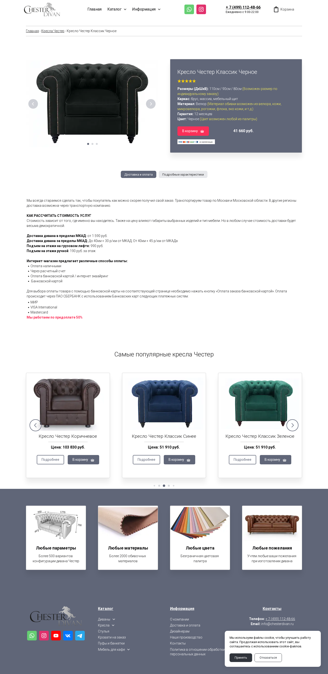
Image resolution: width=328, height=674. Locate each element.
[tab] (138, 174)
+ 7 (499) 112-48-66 (243, 7)
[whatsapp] (189, 9)
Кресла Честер (52, 31)
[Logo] (42, 9)
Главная (32, 31)
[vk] (68, 635)
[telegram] (80, 635)
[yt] (56, 635)
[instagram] (201, 9)
